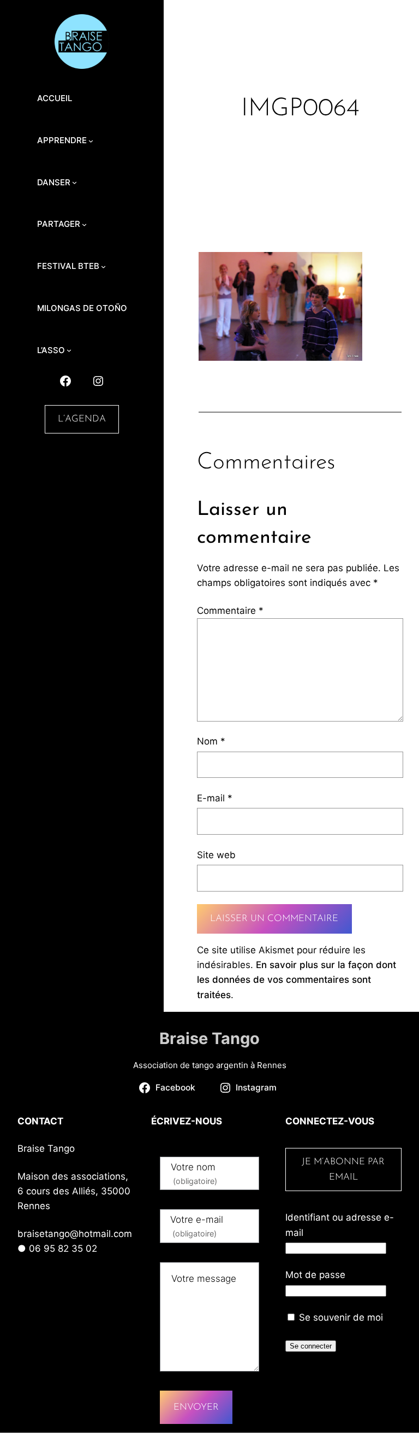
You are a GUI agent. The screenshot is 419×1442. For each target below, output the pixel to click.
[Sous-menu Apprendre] (90, 140)
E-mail (214, 798)
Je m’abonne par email (343, 1169)
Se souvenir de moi (339, 1317)
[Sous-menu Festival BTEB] (103, 266)
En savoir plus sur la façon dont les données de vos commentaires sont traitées (296, 979)
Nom (211, 741)
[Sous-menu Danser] (74, 182)
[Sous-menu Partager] (84, 224)
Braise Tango (209, 1038)
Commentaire (230, 610)
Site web (216, 854)
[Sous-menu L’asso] (69, 350)
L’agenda (82, 419)
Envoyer (196, 1407)
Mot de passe (315, 1274)
